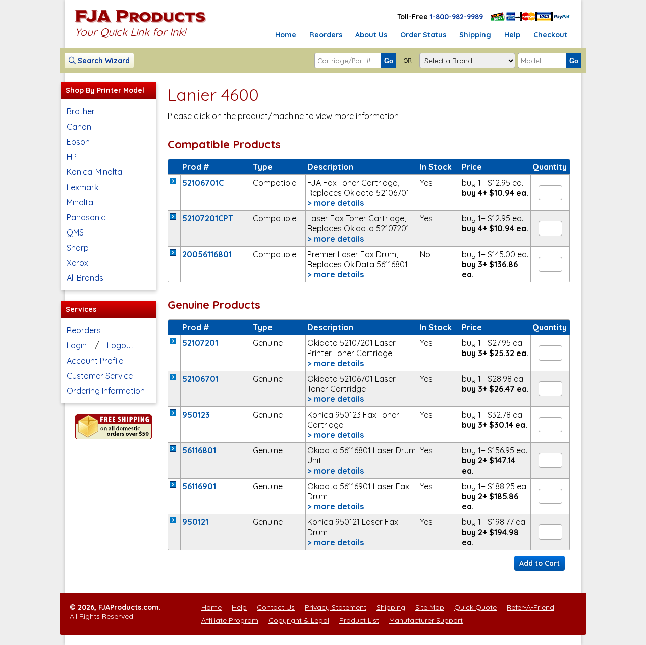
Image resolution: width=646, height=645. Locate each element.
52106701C (203, 183)
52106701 (200, 379)
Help (512, 34)
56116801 (199, 450)
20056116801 (207, 254)
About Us (371, 34)
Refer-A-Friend (530, 607)
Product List (359, 620)
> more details (335, 203)
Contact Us (276, 607)
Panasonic (86, 217)
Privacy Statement (335, 607)
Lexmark (82, 187)
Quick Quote (475, 607)
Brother (81, 111)
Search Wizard (103, 60)
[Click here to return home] (140, 22)
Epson (78, 142)
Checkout (550, 34)
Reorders (325, 34)
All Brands (85, 278)
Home (285, 34)
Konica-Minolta (94, 172)
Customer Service (100, 376)
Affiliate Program (229, 620)
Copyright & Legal (298, 620)
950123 (196, 414)
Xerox (77, 263)
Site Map (429, 607)
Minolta (80, 202)
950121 (195, 522)
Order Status (423, 34)
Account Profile (95, 361)
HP (72, 157)
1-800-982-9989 (456, 16)
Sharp (78, 248)
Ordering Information (106, 391)
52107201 (200, 343)
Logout (120, 345)
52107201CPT (207, 218)
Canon (79, 127)
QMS (75, 232)
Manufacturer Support (426, 620)
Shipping (475, 34)
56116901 (199, 486)
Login (77, 345)
